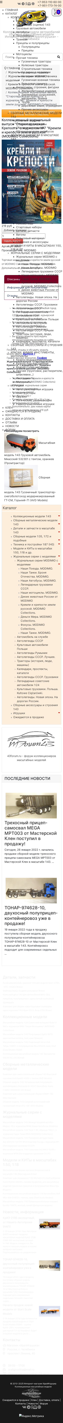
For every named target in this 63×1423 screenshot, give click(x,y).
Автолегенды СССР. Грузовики (37, 677)
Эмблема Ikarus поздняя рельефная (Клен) (24, 990)
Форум (44, 1403)
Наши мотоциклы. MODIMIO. (39, 592)
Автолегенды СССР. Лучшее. (36, 657)
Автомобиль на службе (32, 636)
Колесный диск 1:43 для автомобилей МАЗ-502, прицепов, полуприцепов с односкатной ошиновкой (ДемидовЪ (28, 998)
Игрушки (19, 713)
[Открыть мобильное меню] (1, 2)
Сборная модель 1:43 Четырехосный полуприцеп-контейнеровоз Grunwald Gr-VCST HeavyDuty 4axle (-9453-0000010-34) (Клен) (28, 1086)
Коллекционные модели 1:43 (32, 516)
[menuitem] (29, 17)
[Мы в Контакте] (19, 4)
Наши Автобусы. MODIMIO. (38, 580)
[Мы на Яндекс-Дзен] (26, 4)
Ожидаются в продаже (28, 717)
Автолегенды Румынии (32, 653)
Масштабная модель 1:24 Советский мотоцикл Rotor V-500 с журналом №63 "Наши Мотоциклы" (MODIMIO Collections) (30, 1026)
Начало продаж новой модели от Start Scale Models (18, 1309)
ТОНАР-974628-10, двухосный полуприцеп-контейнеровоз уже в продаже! (31, 915)
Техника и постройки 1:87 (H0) (33, 544)
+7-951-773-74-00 (49, 5)
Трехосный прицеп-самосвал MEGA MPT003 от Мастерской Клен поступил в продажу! (31, 833)
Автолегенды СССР (30, 640)
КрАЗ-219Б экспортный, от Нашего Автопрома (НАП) (19, 1222)
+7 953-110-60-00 (18, 1357)
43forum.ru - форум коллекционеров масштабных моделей (31, 758)
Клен (34, 1400)
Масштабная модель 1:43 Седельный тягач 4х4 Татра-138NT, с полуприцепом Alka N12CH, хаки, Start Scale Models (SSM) (29, 1046)
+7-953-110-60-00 (49, 2)
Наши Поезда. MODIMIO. (37, 568)
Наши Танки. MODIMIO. (36, 632)
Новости (33, 1403)
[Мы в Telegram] (23, 4)
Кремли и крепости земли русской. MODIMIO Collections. (38, 608)
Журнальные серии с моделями (34, 556)
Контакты (20, 1403)
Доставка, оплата (49, 1400)
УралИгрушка (49, 1383)
